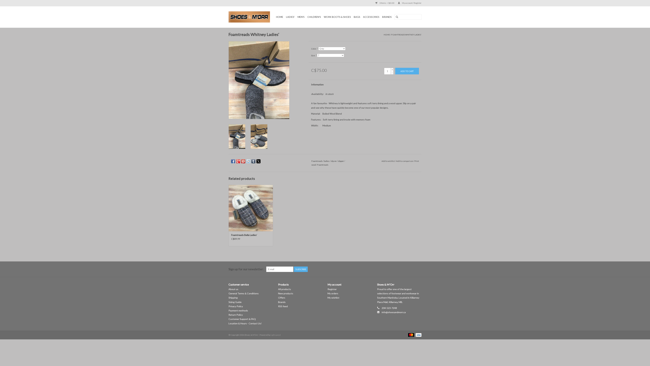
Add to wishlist (388, 161)
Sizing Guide (235, 302)
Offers (281, 297)
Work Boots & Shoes (337, 16)
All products (284, 289)
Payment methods (238, 310)
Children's (314, 16)
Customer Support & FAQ (242, 319)
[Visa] (417, 334)
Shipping (233, 297)
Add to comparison (405, 161)
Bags (357, 16)
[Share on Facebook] (233, 161)
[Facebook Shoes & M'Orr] (413, 269)
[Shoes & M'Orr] (250, 17)
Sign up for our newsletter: (246, 269)
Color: (314, 48)
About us (233, 289)
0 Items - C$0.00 (387, 3)
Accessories (371, 16)
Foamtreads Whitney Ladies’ (406, 34)
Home (279, 16)
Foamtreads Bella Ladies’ (244, 234)
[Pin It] (243, 161)
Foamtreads (317, 161)
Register (332, 289)
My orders (333, 293)
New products (285, 293)
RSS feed (283, 306)
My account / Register (411, 3)
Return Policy (236, 314)
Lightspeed (276, 335)
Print (417, 161)
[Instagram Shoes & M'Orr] (418, 269)
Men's (301, 16)
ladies (326, 161)
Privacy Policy (236, 306)
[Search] (396, 17)
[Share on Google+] (238, 161)
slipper (341, 161)
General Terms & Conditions (244, 293)
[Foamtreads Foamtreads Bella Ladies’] (251, 208)
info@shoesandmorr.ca (394, 312)
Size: (314, 55)
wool (313, 165)
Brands (387, 16)
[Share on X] (258, 161)
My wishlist (333, 297)
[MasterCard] (410, 334)
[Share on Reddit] (248, 161)
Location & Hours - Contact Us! (245, 323)
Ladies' (290, 16)
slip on (334, 161)
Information (317, 84)
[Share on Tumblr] (253, 161)
